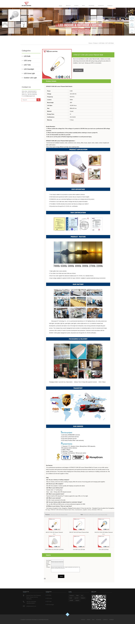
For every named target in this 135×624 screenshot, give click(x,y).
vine (82, 595)
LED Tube (27, 65)
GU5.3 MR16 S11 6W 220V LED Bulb (54, 549)
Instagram (83, 598)
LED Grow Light (29, 73)
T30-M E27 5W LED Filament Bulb (58, 514)
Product (76, 5)
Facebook (71, 595)
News (83, 5)
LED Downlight (29, 69)
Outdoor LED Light (30, 78)
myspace (77, 600)
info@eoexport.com (30, 96)
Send (61, 576)
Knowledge (91, 5)
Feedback (110, 5)
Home (60, 5)
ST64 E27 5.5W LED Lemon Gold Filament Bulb (95, 514)
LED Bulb (101, 43)
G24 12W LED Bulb (103, 549)
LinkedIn (71, 600)
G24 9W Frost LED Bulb (79, 549)
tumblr (70, 598)
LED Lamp (27, 60)
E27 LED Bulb (110, 43)
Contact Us (101, 5)
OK (44, 578)
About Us (68, 5)
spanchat (76, 598)
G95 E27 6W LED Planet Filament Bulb (79, 532)
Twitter (77, 595)
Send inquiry (78, 70)
